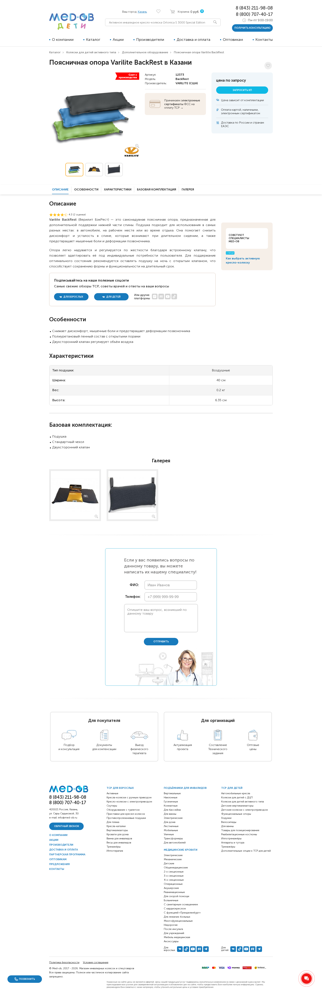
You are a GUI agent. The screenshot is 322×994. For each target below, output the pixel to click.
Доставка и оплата (193, 39)
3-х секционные (174, 875)
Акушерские (171, 888)
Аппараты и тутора (232, 842)
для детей (113, 296)
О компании (63, 39)
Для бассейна (172, 809)
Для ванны (170, 813)
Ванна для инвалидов (119, 838)
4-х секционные (174, 879)
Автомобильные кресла (235, 793)
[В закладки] (268, 65)
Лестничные (171, 826)
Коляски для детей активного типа (91, 52)
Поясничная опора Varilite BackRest (199, 52)
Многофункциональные (178, 920)
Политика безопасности (64, 962)
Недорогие (171, 925)
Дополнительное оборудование (145, 52)
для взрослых (73, 296)
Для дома (169, 822)
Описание (60, 189)
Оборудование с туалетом (123, 809)
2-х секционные (174, 871)
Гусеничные (171, 801)
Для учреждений (174, 933)
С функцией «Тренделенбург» (182, 912)
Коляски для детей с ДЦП (237, 797)
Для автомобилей (175, 842)
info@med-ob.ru (67, 817)
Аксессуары (171, 941)
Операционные (173, 884)
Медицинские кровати (180, 849)
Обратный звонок (66, 826)
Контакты (264, 39)
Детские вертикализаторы (237, 805)
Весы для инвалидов (119, 842)
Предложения (59, 864)
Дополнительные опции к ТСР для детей (246, 850)
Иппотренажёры (231, 838)
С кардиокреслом (175, 908)
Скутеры (112, 805)
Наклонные (170, 797)
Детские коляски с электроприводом (244, 809)
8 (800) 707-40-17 (254, 14)
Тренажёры (114, 846)
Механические (173, 859)
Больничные (171, 900)
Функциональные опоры (236, 813)
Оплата (226, 109)
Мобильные (171, 830)
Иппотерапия (115, 850)
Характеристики (117, 189)
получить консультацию (252, 27)
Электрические (173, 818)
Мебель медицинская (177, 937)
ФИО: (134, 585)
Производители (150, 39)
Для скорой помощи (176, 896)
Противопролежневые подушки (126, 818)
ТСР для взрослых (120, 788)
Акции (118, 39)
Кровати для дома (118, 834)
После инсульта (173, 929)
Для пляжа (113, 822)
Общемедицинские (176, 867)
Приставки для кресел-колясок (126, 813)
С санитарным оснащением (181, 904)
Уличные (169, 834)
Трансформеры (173, 838)
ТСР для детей (231, 788)
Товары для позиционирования (240, 830)
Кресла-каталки (116, 826)
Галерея (188, 189)
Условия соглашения (95, 962)
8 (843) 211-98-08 (254, 8)
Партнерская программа (67, 854)
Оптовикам (233, 39)
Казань (142, 11)
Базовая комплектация (156, 189)
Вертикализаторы (117, 830)
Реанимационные (174, 892)
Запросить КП (242, 90)
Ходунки (226, 818)
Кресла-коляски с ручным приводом (129, 797)
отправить (161, 641)
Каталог (93, 39)
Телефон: (132, 597)
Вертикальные (172, 793)
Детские (169, 863)
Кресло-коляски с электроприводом (129, 801)
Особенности (86, 189)
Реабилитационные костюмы (239, 834)
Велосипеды (228, 822)
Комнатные (171, 805)
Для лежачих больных (177, 916)
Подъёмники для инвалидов (185, 788)
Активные (112, 793)
